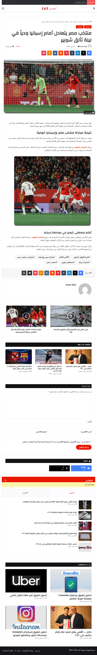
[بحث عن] (94, 9)
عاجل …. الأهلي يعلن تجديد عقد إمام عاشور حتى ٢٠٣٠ (79, 367)
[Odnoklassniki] (49, 53)
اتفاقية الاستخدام (7, 651)
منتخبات (79, 27)
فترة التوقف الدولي (81, 257)
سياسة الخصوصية (27, 651)
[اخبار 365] (48, 8)
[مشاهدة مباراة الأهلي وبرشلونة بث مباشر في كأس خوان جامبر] (18, 356)
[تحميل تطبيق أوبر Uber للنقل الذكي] (26, 580)
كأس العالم (63, 257)
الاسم (89, 422)
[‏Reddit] (60, 53)
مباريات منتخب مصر (25, 257)
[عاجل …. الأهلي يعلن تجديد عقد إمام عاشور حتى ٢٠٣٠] (78, 356)
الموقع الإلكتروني (41, 432)
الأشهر (71, 493)
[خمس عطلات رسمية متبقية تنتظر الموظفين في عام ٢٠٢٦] (85, 547)
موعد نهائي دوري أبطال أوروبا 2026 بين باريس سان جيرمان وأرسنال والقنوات (50, 501)
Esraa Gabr (83, 46)
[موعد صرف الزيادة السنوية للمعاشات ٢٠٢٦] (85, 515)
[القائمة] (3, 9)
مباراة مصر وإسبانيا (46, 257)
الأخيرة (25, 493)
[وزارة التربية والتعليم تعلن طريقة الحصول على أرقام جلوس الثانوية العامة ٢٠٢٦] (85, 536)
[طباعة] (24, 273)
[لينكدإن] (77, 53)
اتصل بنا (17, 651)
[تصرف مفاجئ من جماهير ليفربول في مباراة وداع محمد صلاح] (85, 526)
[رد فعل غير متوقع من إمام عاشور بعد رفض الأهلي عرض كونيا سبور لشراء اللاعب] (48, 356)
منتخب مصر (51, 262)
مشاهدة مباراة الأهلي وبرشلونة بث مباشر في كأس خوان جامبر (19, 367)
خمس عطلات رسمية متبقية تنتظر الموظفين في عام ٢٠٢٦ (56, 544)
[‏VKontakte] (55, 53)
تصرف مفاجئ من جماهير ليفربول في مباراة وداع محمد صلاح (55, 522)
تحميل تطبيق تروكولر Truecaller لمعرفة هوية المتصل (75, 597)
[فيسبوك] (89, 53)
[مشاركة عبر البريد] (29, 273)
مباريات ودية (84, 262)
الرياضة (80, 22)
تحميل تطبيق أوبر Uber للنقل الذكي (74, 2)
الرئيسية (87, 22)
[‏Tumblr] (72, 53)
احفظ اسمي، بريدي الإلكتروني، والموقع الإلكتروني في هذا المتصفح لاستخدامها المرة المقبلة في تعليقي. (56, 442)
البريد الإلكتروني (86, 432)
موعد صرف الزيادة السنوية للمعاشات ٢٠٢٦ (62, 512)
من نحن (37, 651)
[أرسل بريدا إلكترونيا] (78, 46)
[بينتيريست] (66, 53)
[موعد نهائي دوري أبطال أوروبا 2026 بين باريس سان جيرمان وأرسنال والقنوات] (85, 504)
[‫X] (83, 53)
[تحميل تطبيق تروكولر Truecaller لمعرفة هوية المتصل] (71, 580)
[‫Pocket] (43, 53)
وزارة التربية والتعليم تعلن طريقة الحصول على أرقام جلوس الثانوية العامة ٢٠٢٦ (49, 533)
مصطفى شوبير (67, 262)
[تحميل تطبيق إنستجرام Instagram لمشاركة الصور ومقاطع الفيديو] (26, 617)
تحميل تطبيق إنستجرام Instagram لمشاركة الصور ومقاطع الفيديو (29, 633)
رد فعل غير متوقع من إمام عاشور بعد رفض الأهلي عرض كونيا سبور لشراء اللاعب (49, 368)
